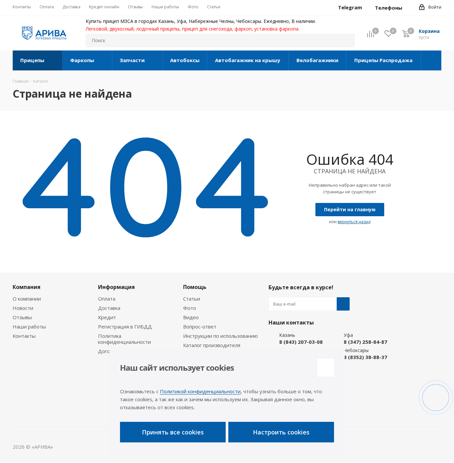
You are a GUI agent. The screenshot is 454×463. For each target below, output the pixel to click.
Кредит (107, 317)
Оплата (106, 298)
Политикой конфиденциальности (200, 391)
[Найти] (347, 40)
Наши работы (29, 326)
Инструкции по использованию (220, 335)
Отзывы (22, 317)
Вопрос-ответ (199, 326)
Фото (189, 308)
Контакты (24, 335)
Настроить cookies (281, 432)
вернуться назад (354, 222)
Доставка (109, 308)
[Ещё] (431, 60)
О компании (27, 298)
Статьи (191, 298)
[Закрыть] (325, 368)
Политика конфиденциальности (124, 338)
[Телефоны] (407, 7)
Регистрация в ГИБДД (125, 326)
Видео (191, 317)
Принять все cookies (173, 432)
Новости (23, 308)
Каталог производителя (211, 345)
